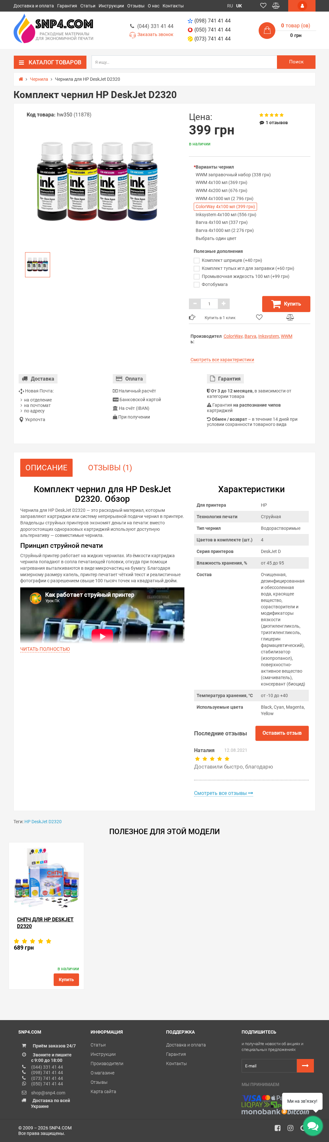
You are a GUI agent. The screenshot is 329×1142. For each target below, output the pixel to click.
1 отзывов (277, 122)
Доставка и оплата (33, 5)
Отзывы (136, 5)
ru (230, 5)
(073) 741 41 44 (212, 39)
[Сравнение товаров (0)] (276, 6)
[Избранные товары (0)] (263, 6)
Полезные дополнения (218, 251)
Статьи (87, 5)
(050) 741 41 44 (212, 30)
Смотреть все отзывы (221, 793)
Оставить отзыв (282, 733)
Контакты (173, 5)
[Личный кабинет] (302, 5)
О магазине (102, 1072)
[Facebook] (280, 1130)
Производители (107, 1063)
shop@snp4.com (48, 1092)
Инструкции (111, 5)
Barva (250, 336)
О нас (153, 5)
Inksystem (268, 336)
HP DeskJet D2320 (43, 821)
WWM (286, 336)
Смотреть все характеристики (222, 359)
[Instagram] (293, 1130)
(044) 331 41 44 (155, 26)
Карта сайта (103, 1091)
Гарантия (67, 5)
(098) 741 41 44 (212, 21)
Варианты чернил (215, 167)
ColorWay (233, 336)
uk (239, 5)
